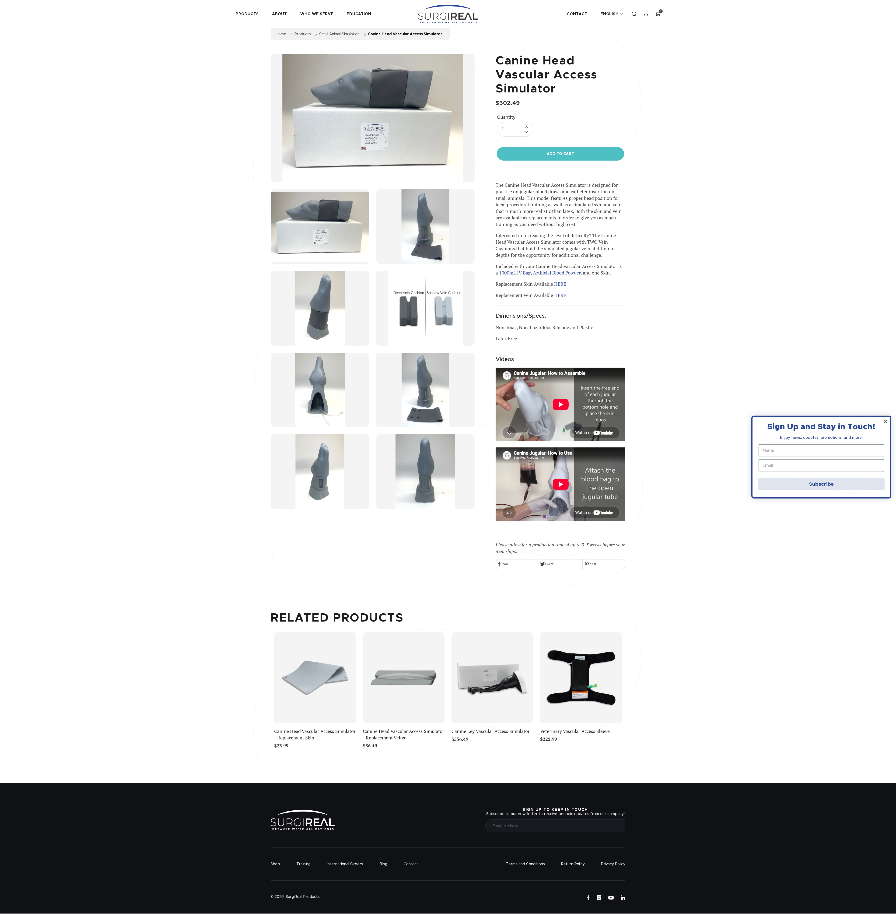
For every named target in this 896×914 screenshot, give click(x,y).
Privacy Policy (613, 864)
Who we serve (316, 14)
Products (247, 14)
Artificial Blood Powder (557, 273)
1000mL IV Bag (515, 273)
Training (303, 864)
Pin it (592, 564)
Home (281, 34)
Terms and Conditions (525, 864)
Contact (577, 14)
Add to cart (560, 154)
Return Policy (573, 864)
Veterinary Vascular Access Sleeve (575, 731)
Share (504, 564)
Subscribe (821, 484)
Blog (383, 864)
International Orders (345, 864)
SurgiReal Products (303, 897)
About (279, 14)
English (610, 14)
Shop (275, 864)
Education (359, 14)
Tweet (549, 564)
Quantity (506, 117)
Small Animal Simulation (339, 34)
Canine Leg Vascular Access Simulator (491, 731)
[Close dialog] (885, 422)
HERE (560, 284)
